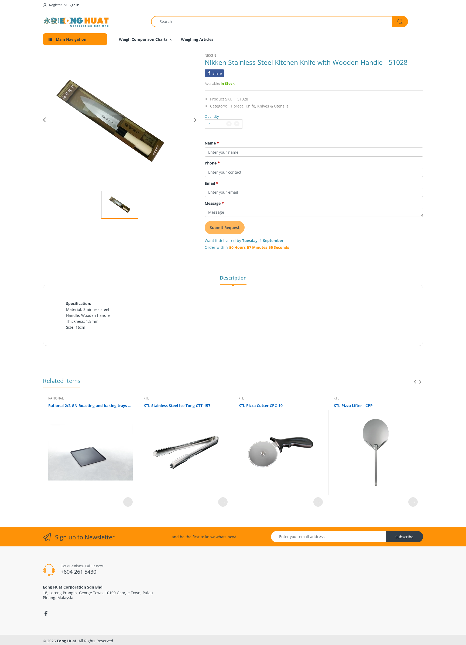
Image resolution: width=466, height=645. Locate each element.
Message (214, 203)
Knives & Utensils (273, 106)
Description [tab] (233, 277)
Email (211, 183)
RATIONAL (56, 398)
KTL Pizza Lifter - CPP (353, 405)
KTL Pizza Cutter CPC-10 (260, 405)
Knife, (251, 106)
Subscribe (404, 536)
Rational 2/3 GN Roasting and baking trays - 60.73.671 (90, 405)
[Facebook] (46, 613)
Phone (212, 163)
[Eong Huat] (76, 21)
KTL (146, 398)
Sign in (74, 4)
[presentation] (415, 382)
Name (212, 143)
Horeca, (238, 106)
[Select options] (128, 502)
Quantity (212, 116)
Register (55, 4)
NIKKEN (210, 55)
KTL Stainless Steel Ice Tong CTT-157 (176, 405)
